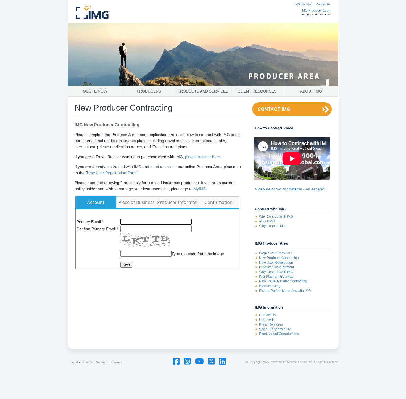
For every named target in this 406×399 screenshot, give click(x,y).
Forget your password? (316, 14)
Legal (74, 362)
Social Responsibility (275, 329)
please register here (202, 156)
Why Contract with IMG (276, 217)
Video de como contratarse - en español (290, 189)
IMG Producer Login (316, 10)
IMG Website (303, 4)
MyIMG (200, 189)
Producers (149, 91)
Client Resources (257, 91)
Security (101, 362)
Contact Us (323, 4)
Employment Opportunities (279, 334)
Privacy (87, 362)
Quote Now (95, 91)
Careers (116, 362)
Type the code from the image (198, 253)
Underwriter (268, 320)
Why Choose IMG (272, 226)
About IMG (311, 91)
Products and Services (203, 91)
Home (105, 13)
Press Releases (271, 324)
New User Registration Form (112, 172)
